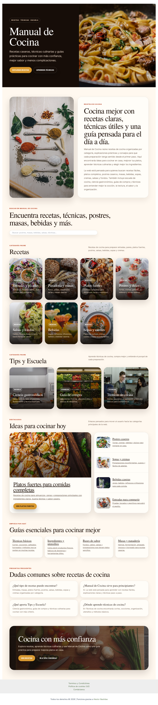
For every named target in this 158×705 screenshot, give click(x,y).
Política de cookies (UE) (79, 686)
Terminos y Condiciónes (79, 683)
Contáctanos (79, 689)
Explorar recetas (20, 70)
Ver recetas (26, 658)
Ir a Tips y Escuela (48, 658)
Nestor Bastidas (101, 699)
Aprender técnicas (45, 70)
